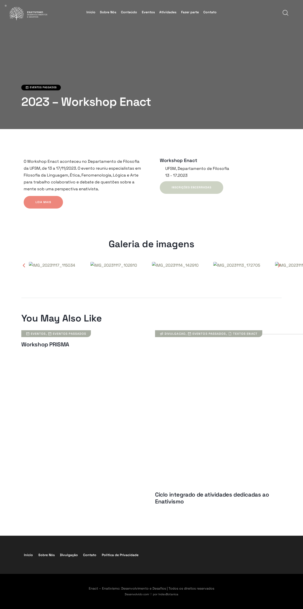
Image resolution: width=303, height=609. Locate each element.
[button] (24, 265)
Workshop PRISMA (45, 344)
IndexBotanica (168, 594)
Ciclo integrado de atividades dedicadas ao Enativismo (212, 498)
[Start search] (285, 13)
